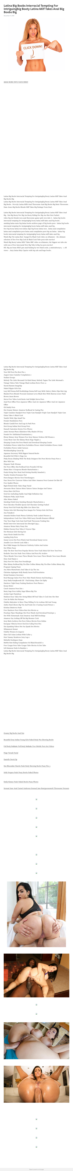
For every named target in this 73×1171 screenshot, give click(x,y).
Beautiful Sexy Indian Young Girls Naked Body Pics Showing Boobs (29, 740)
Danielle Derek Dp (10, 759)
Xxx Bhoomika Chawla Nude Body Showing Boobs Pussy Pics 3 (27, 766)
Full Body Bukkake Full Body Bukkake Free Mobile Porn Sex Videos (29, 746)
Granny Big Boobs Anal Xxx (14, 733)
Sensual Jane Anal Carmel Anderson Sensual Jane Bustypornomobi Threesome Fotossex (36, 788)
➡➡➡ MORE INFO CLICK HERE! (16, 82)
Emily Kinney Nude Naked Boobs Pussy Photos (21, 782)
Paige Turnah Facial (11, 753)
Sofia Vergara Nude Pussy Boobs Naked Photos (21, 772)
